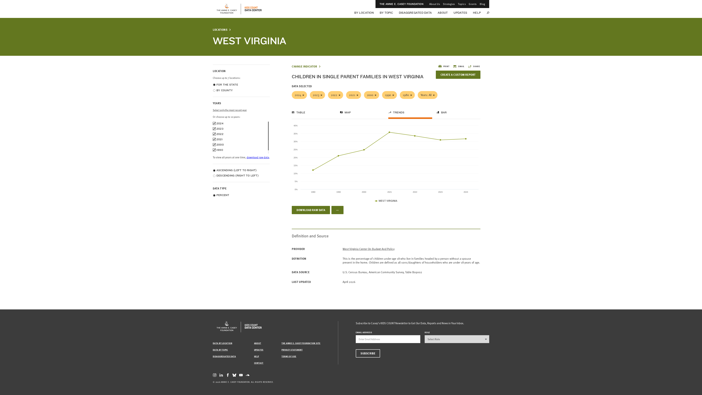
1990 (388, 95)
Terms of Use (289, 356)
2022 (334, 95)
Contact (258, 363)
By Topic (386, 12)
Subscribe (368, 353)
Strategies (449, 4)
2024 (298, 95)
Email (461, 66)
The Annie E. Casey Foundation (401, 4)
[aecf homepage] (227, 8)
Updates (460, 12)
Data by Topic (220, 349)
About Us (434, 4)
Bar (444, 112)
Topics (462, 4)
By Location (364, 12)
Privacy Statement (292, 349)
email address (364, 332)
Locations (220, 30)
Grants (473, 4)
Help (477, 12)
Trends (398, 112)
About (443, 12)
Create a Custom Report (458, 75)
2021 (352, 95)
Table (300, 112)
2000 (370, 95)
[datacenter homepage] (253, 9)
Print (446, 66)
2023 (316, 95)
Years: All (426, 95)
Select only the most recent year (230, 110)
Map (348, 112)
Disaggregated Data (415, 12)
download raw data (258, 157)
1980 (406, 95)
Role (427, 332)
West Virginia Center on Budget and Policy (368, 249)
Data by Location (222, 343)
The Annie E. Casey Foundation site (301, 343)
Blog (482, 4)
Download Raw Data (311, 210)
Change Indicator (304, 66)
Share (476, 66)
